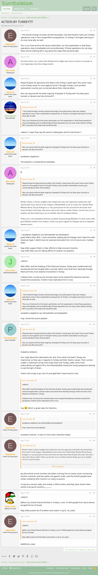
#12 (94, 440)
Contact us (50, 568)
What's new (19, 8)
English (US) (16, 568)
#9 (94, 286)
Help (84, 568)
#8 (94, 257)
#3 (94, 78)
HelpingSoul (10, 115)
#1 (94, 30)
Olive (5, 568)
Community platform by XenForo (49, 573)
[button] (26, 8)
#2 (94, 57)
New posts (5, 13)
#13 (94, 493)
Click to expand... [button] (58, 466)
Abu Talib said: (27, 445)
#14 (94, 516)
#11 (94, 414)
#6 (94, 168)
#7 (94, 230)
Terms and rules (62, 568)
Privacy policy (75, 568)
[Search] (94, 8)
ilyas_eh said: (27, 143)
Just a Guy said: (28, 380)
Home (90, 568)
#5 (94, 138)
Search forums (16, 13)
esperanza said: (28, 107)
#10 (94, 324)
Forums (6, 8)
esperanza (7, 25)
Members (34, 8)
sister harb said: (28, 521)
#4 (94, 102)
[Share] (91, 30)
